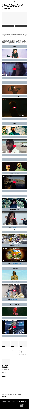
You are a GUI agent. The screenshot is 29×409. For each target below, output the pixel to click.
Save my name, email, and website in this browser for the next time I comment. (11, 394)
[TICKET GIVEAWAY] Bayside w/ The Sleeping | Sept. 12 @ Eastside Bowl (5, 349)
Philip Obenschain (4, 371)
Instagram (14, 118)
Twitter (17, 118)
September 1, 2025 (4, 372)
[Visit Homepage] (14, 1)
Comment (3, 379)
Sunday (12, 44)
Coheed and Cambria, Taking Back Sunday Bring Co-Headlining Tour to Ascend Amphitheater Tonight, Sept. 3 (23, 350)
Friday (9, 44)
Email (3, 391)
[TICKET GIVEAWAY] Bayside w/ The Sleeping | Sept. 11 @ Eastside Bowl (14, 349)
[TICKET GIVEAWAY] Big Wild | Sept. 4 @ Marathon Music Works (5, 366)
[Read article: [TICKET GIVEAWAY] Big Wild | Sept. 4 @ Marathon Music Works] (6, 362)
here (16, 42)
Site (11, 118)
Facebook (19, 118)
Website (16, 391)
